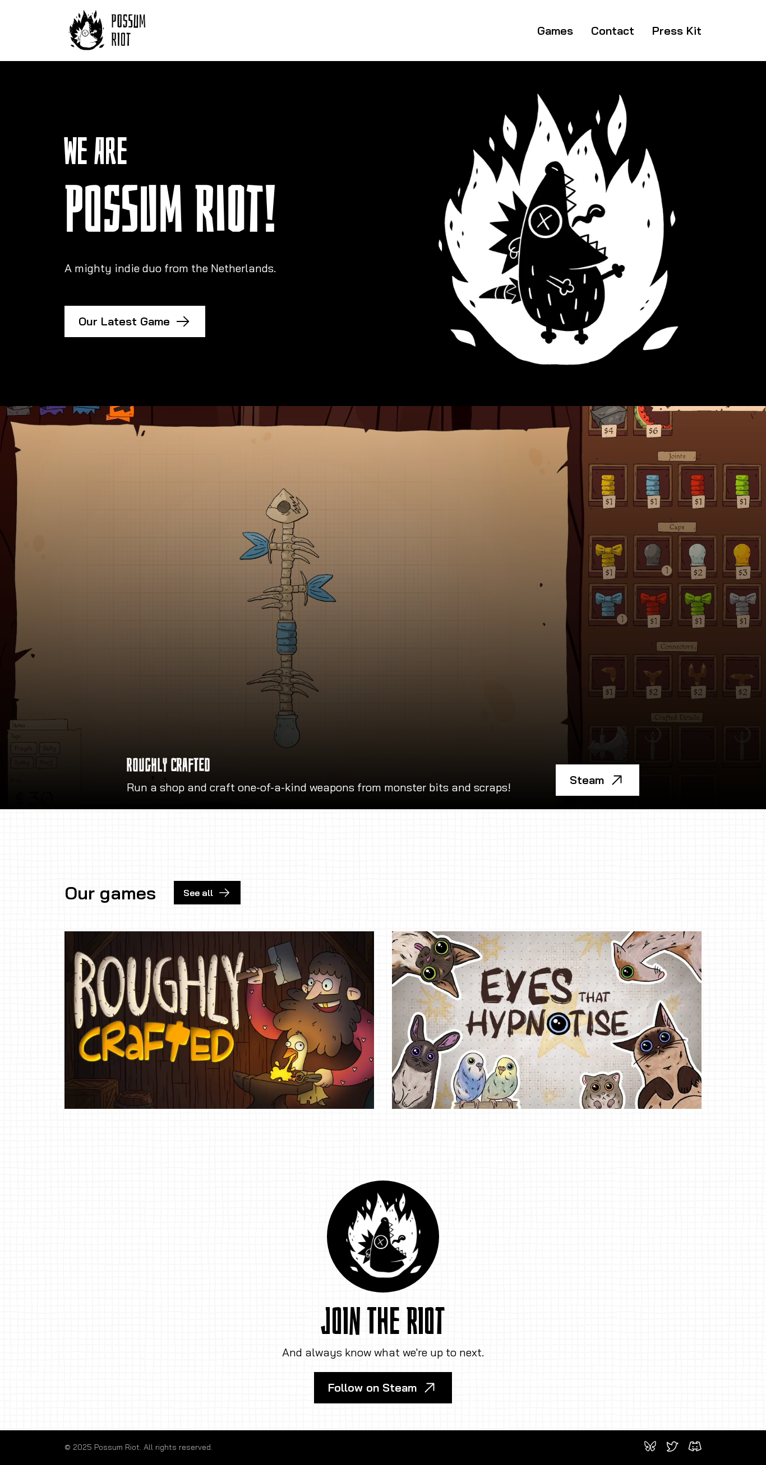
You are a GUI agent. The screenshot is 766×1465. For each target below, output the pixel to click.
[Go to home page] (107, 30)
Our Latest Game (124, 321)
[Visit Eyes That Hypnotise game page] (547, 1019)
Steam (587, 780)
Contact (612, 31)
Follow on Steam (372, 1387)
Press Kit (677, 31)
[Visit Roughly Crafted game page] (219, 1019)
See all (198, 892)
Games (555, 31)
